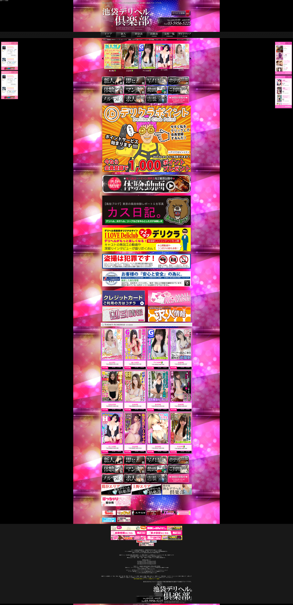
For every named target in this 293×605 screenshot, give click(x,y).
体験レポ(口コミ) (150, 576)
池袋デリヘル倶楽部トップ (106, 576)
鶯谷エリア (184, 576)
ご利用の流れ (163, 576)
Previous (102, 58)
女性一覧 (123, 576)
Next (190, 58)
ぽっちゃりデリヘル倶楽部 (141, 577)
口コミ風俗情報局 (286, 73)
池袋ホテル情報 (143, 576)
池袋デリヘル (279, 72)
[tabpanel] (112, 58)
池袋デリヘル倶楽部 (146, 604)
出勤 (120, 576)
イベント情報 (136, 576)
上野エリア (189, 576)
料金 (117, 576)
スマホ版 (149, 577)
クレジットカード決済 (176, 576)
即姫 (127, 576)
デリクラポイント (169, 577)
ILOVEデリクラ (161, 577)
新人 (114, 576)
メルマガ (169, 576)
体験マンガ (157, 576)
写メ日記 (130, 576)
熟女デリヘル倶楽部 (130, 577)
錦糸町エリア (123, 577)
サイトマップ (155, 577)
